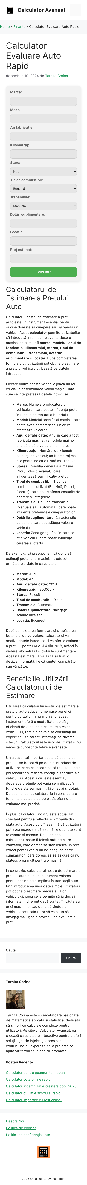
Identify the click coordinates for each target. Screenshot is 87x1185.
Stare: (15, 163)
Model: (16, 110)
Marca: (16, 92)
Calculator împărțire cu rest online (34, 1100)
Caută (11, 950)
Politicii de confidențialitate (28, 1135)
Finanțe (19, 27)
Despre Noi (15, 1121)
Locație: (17, 232)
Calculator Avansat (42, 10)
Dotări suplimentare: (27, 214)
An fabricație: (21, 127)
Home (5, 27)
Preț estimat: (21, 250)
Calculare (43, 272)
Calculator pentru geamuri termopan (36, 1073)
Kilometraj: (19, 145)
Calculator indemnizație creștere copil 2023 (42, 1086)
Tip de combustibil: (26, 180)
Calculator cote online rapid (29, 1079)
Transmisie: (20, 197)
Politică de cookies (21, 1128)
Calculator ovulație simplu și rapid (34, 1093)
